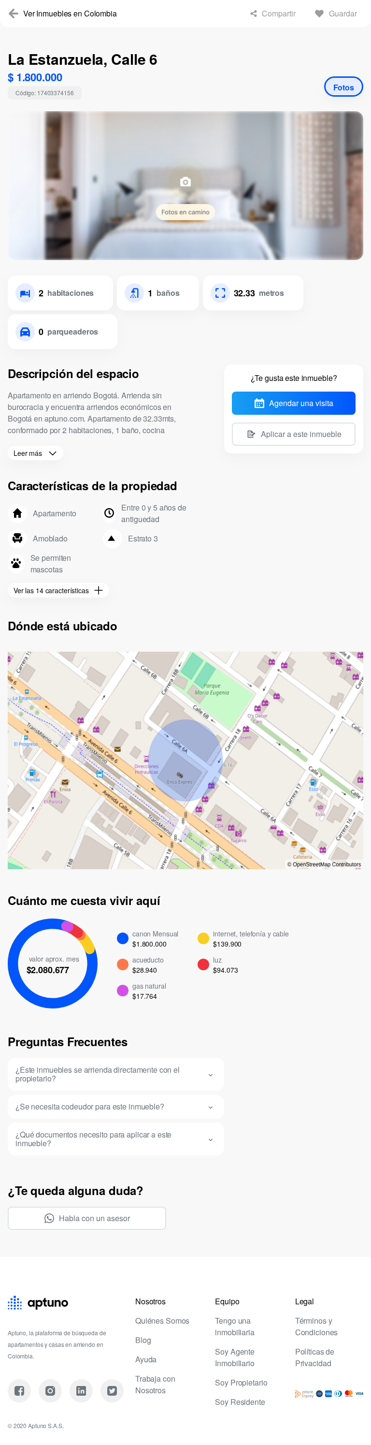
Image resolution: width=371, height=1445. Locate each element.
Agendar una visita (301, 403)
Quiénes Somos (163, 1321)
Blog (143, 1340)
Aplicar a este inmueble (301, 434)
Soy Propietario (243, 1382)
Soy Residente (241, 1402)
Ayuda (146, 1359)
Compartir (272, 13)
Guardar (341, 13)
